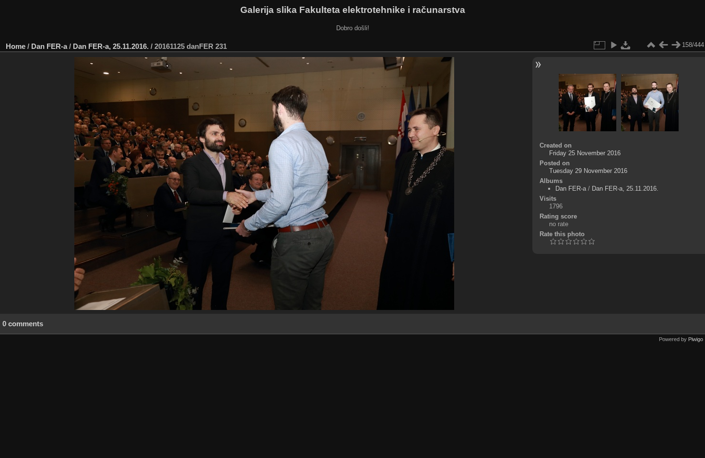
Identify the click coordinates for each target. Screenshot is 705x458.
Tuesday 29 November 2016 (588, 170)
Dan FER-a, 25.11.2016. (111, 46)
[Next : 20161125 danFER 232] (676, 45)
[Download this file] (626, 45)
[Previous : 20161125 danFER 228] (663, 45)
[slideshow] (613, 45)
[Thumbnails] (651, 45)
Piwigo (695, 339)
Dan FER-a (49, 46)
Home (15, 46)
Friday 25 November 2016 (585, 153)
